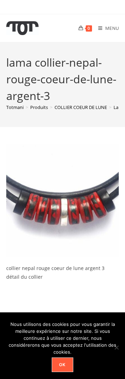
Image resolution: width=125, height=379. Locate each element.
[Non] (116, 347)
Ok (62, 364)
